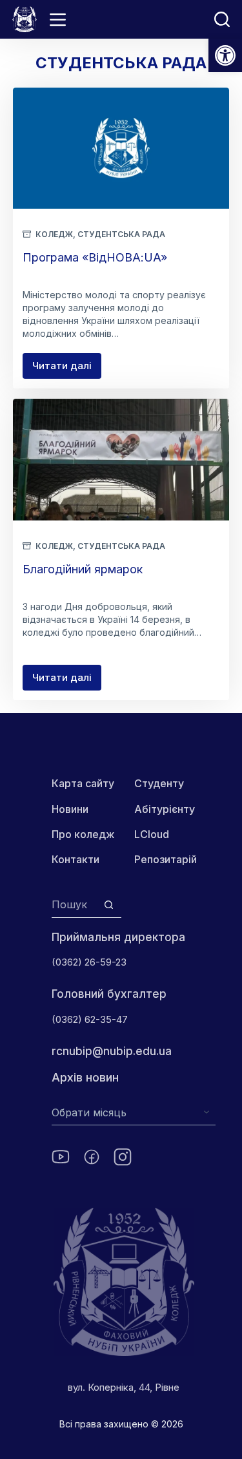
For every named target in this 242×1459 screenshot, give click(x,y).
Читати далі (66, 369)
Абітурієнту (164, 809)
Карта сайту (83, 783)
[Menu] (58, 20)
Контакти (75, 859)
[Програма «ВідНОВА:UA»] (121, 148)
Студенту (159, 783)
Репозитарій (165, 859)
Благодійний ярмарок (83, 569)
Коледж (54, 234)
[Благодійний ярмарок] (121, 459)
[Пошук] (222, 19)
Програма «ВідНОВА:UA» (95, 257)
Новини (70, 809)
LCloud (151, 834)
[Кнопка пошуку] (108, 904)
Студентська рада (121, 234)
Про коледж (83, 834)
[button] (225, 55)
